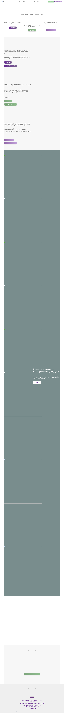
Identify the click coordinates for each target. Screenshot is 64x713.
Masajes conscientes (25, 700)
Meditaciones (40, 700)
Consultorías (35, 700)
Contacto (34, 701)
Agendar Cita (30, 701)
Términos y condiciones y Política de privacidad (32, 709)
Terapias (30, 700)
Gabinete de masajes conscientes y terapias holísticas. (32, 705)
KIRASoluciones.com (20, 711)
